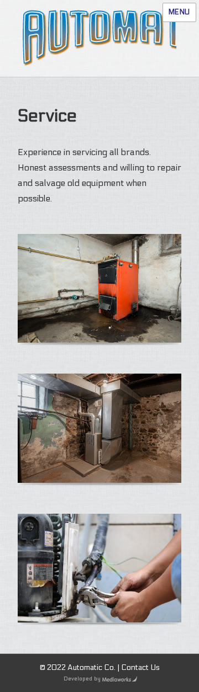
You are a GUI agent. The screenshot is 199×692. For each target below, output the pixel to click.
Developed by (82, 678)
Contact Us (140, 667)
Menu (179, 12)
